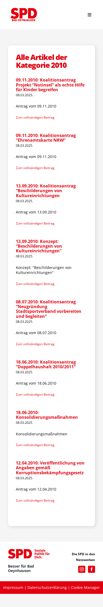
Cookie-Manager (85, 587)
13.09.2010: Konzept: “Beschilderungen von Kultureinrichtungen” (39, 246)
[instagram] (81, 569)
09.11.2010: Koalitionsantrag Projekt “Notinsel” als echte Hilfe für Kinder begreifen (50, 85)
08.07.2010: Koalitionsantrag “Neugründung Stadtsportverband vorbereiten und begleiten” (48, 309)
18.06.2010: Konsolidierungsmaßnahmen (47, 415)
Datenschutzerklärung (47, 587)
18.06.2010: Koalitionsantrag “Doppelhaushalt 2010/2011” (46, 364)
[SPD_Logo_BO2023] (24, 9)
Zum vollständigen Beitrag (35, 117)
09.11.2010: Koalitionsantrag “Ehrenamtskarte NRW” (46, 137)
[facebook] (91, 569)
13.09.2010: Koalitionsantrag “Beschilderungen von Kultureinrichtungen (46, 190)
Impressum (13, 587)
